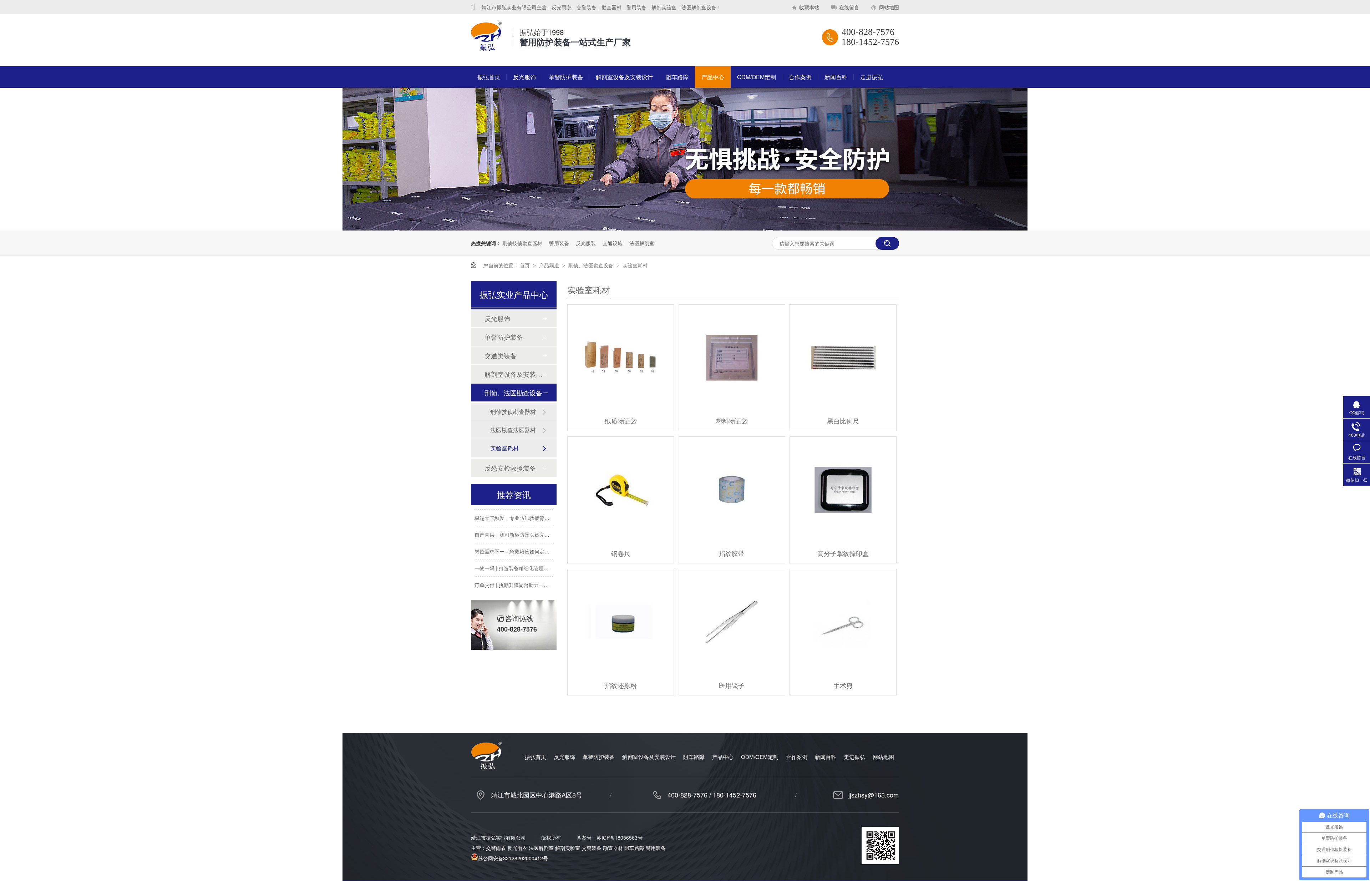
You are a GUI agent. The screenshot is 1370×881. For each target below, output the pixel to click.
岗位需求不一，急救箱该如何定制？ (514, 541)
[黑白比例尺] (843, 358)
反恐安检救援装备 (510, 467)
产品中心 (712, 77)
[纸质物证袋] (621, 358)
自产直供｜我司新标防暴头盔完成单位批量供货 (527, 524)
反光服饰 (524, 77)
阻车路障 (677, 77)
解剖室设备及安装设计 (624, 77)
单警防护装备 (566, 77)
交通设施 (613, 243)
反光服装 (586, 243)
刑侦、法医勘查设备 (591, 265)
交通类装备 (500, 355)
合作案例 (800, 77)
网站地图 (889, 7)
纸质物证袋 (621, 420)
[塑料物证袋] (732, 358)
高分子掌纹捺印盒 (843, 553)
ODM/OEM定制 (756, 77)
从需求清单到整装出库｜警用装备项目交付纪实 (527, 592)
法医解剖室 (641, 243)
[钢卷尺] (621, 490)
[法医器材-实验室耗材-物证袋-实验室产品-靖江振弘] (486, 48)
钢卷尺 (620, 553)
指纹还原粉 (621, 685)
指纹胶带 (732, 553)
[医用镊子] (732, 622)
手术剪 (843, 685)
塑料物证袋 (732, 420)
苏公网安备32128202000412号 (513, 858)
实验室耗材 (635, 265)
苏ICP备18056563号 (620, 837)
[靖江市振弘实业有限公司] (486, 767)
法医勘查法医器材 (513, 430)
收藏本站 (809, 7)
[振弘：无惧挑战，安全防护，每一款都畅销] (685, 228)
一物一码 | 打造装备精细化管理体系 (514, 558)
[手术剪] (843, 622)
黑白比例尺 (843, 420)
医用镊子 (732, 685)
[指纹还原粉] (621, 622)
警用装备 (559, 243)
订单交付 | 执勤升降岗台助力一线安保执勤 (522, 575)
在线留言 (849, 7)
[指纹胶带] (732, 490)
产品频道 (549, 265)
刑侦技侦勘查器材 (522, 243)
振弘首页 (488, 77)
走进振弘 (871, 77)
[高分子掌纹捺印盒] (843, 490)
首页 (525, 265)
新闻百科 (835, 77)
